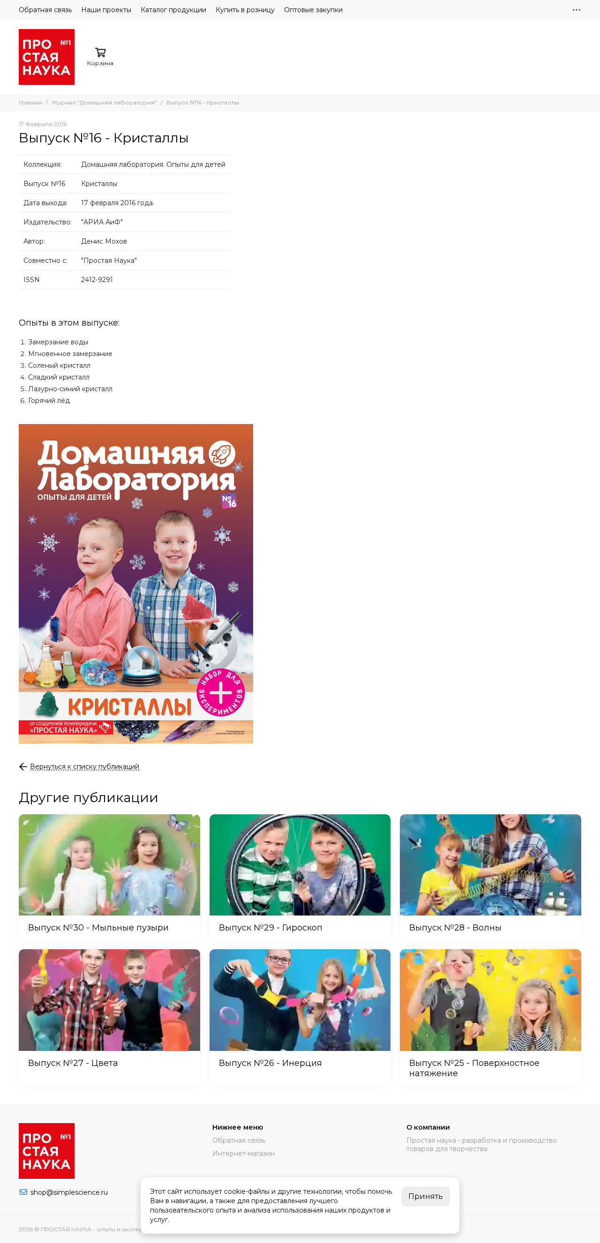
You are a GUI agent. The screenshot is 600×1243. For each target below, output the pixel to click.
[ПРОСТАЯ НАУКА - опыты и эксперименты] (47, 57)
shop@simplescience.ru (69, 1192)
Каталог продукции (173, 10)
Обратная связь (45, 10)
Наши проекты (106, 10)
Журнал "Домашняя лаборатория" (104, 102)
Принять (425, 1196)
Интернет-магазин (243, 1153)
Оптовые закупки (313, 10)
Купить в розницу (245, 10)
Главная (30, 102)
